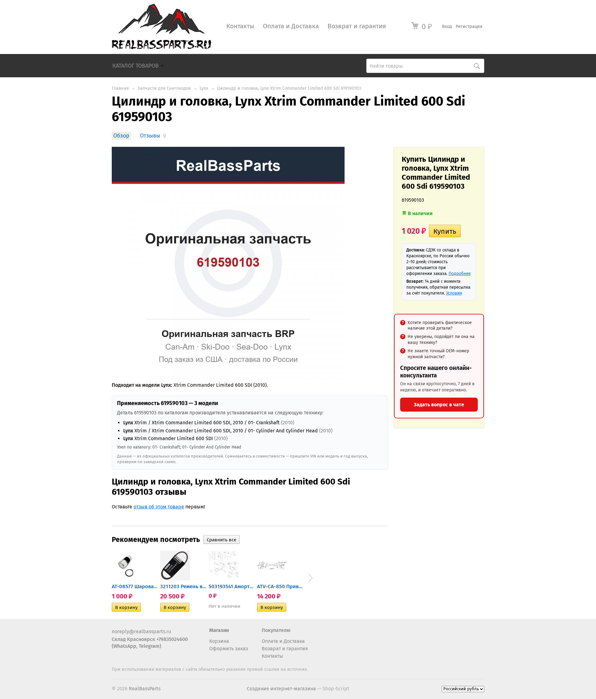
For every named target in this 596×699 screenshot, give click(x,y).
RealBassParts (144, 689)
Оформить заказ (228, 649)
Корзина (219, 641)
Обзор (121, 136)
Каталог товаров (135, 66)
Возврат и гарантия (356, 26)
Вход (447, 26)
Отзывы (150, 136)
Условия (454, 293)
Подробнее (460, 273)
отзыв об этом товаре (158, 507)
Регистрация (469, 26)
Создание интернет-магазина (281, 689)
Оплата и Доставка (291, 26)
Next (310, 577)
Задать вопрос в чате (439, 405)
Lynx (204, 88)
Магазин (219, 630)
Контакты (240, 26)
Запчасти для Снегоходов (164, 88)
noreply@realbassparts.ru (141, 631)
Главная (120, 88)
